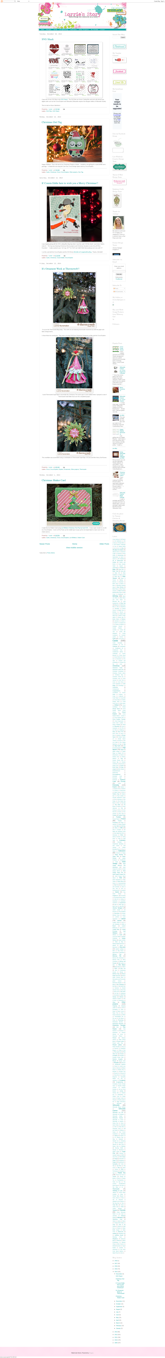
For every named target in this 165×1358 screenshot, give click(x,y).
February (119, 1325)
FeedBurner (119, 279)
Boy (118, 606)
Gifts (121, 827)
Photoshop (120, 1020)
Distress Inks (116, 756)
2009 (116, 1342)
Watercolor (120, 1231)
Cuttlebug (121, 729)
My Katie (115, 986)
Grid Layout (116, 845)
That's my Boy (116, 1181)
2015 (116, 1269)
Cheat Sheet (122, 655)
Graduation (122, 840)
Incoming (123, 895)
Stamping (123, 1140)
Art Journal (121, 558)
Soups (114, 1132)
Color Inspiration (117, 683)
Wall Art (120, 1226)
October (118, 1304)
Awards (122, 567)
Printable (122, 1053)
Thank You (121, 1173)
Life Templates (116, 924)
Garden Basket (121, 824)
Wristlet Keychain (117, 1245)
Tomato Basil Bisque (118, 1196)
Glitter (121, 835)
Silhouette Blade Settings (119, 1107)
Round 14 (116, 1073)
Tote (123, 1203)
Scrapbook (122, 1080)
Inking (122, 899)
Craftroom (121, 696)
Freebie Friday (121, 815)
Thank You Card (120, 1174)
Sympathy (115, 1164)
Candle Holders (117, 628)
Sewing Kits (116, 1092)
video (119, 1221)
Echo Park (115, 767)
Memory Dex (117, 954)
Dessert (120, 740)
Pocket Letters (117, 1045)
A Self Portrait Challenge (119, 544)
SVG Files (49, 111)
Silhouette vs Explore (118, 1121)
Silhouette (116, 1105)
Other (114, 1002)
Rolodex (115, 1071)
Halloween (121, 851)
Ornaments (67, 469)
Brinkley (114, 612)
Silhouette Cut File (118, 1112)
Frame (119, 811)
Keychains (117, 913)
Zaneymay (115, 1249)
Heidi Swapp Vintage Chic (119, 874)
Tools (122, 1197)
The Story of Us (118, 1187)
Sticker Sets (116, 1146)
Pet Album (121, 1018)
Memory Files (116, 959)
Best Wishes (120, 587)
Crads (114, 696)
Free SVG (121, 813)
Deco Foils (115, 733)
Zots (122, 1252)
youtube (121, 1247)
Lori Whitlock (73, 537)
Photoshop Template (119, 1025)
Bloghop (117, 605)
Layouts (119, 920)
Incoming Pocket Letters (119, 897)
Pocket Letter (120, 1041)
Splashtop (123, 1133)
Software (122, 1130)
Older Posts (104, 544)
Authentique (115, 567)
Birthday (115, 596)
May (117, 1317)
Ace (115, 546)
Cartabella (115, 644)
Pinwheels (115, 1032)
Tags (118, 1167)
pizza (121, 1034)
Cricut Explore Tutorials (119, 719)
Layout (123, 918)
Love (120, 934)
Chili (121, 664)
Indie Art (116, 899)
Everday (123, 781)
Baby (114, 569)
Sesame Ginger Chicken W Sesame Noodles (119, 1087)
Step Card (121, 1144)
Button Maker (116, 619)
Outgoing (115, 1006)
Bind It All (121, 590)
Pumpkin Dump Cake (118, 1057)
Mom (116, 970)
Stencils (114, 1144)
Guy (123, 849)
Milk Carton (121, 963)
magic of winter (122, 940)
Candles (115, 629)
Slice (115, 1126)
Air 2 (118, 548)
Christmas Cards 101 (118, 669)
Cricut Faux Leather (118, 722)
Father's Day (116, 794)
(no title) (122, 415)
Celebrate (115, 646)
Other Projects (84, 29)
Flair (118, 802)
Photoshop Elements (118, 1023)
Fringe (121, 822)
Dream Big (115, 762)
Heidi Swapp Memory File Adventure (119, 865)
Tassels (116, 1169)
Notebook (123, 993)
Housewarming (121, 883)
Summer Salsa (116, 1155)
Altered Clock (116, 551)
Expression (122, 790)
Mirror (124, 966)
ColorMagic (121, 685)
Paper (114, 1011)
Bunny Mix (121, 617)
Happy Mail (116, 856)
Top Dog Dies (116, 1203)
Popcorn (116, 1048)
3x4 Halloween (118, 541)
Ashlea (114, 562)
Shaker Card (81, 537)
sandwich (115, 1080)
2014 (116, 1271)
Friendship (115, 822)
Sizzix (122, 1123)
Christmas (53, 172)
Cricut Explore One (119, 717)
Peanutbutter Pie (119, 1016)
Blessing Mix (116, 601)
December (119, 1274)
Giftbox (116, 827)
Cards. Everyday (117, 642)
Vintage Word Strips (119, 1222)
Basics (122, 583)
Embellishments (116, 770)
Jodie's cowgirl (116, 909)
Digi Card (117, 746)
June (117, 1314)
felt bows (120, 799)
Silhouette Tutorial (118, 1117)
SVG (122, 1155)
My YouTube (94, 29)
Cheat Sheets (117, 657)
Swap (115, 1158)
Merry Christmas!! (122, 389)
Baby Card (115, 571)
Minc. (114, 964)
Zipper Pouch (116, 1252)
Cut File (122, 728)
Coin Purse (121, 682)
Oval (119, 1007)
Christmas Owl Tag (52, 122)
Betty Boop (115, 588)
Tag (82, 172)
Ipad (115, 904)
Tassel (123, 1167)
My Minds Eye (122, 986)
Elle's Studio (121, 769)
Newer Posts (45, 544)
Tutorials (73, 29)
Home (42, 29)
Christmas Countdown (118, 671)
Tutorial (115, 1210)
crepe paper (122, 703)
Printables (115, 1055)
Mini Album (122, 965)
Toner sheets (116, 1197)
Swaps (114, 1162)
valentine (115, 1215)
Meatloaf (122, 952)
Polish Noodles (116, 1046)
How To (116, 885)
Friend (123, 819)
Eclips (122, 767)
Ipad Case (115, 906)
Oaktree (121, 996)
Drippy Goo (115, 765)
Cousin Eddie (60, 257)
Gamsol (114, 824)
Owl (79, 172)
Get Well (116, 826)
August (121, 565)
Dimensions (115, 754)
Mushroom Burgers (117, 982)
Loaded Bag (116, 929)
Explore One (117, 788)
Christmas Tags (119, 674)
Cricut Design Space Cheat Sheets (119, 710)
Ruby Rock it (117, 1075)
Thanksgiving (120, 1180)
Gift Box (123, 826)
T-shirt (122, 1164)
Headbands (122, 860)
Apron (122, 557)
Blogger (91, 1353)
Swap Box (121, 1158)
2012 (116, 1334)
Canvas (121, 636)
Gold (119, 838)
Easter (122, 765)
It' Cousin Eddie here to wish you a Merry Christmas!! (70, 183)
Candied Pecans (117, 626)
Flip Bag (123, 802)
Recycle (123, 1062)
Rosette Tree (122, 1071)
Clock (114, 682)
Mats (114, 950)
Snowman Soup (117, 1128)
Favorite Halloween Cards (119, 797)
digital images (116, 751)
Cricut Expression (119, 721)
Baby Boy (121, 569)
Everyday (116, 785)
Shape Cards (120, 1098)
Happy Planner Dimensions (122, 432)
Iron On (122, 906)
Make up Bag (119, 941)
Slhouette (123, 1125)
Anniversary (121, 555)
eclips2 (114, 769)
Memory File (117, 956)
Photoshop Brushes (118, 1021)
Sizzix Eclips (116, 1125)
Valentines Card (117, 1219)
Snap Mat (121, 1126)
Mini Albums (118, 966)
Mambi (114, 945)
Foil (122, 808)
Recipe (114, 1060)
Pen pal (114, 1018)
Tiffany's (114, 1192)
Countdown (115, 692)
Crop (123, 726)
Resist (115, 1066)
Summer (121, 1153)
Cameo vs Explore (119, 624)
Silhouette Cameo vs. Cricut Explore (122, 399)
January (118, 1328)
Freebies (118, 817)
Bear (114, 585)
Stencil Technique (119, 1142)
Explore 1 (123, 786)
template (122, 1171)
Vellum (114, 1221)
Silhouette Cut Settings (118, 1114)
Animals (119, 553)
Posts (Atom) (51, 553)
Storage (114, 1149)
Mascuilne (115, 947)
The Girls (122, 1185)
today (121, 1194)
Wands (119, 1228)
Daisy (114, 731)
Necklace (117, 988)
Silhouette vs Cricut (118, 1119)
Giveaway (115, 835)
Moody (121, 972)
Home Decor (120, 881)
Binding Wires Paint (117, 592)
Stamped (121, 1139)
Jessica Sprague (117, 908)
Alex (123, 548)
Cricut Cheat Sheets (122, 348)
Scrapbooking (64, 29)
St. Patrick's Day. (119, 1137)
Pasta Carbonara (117, 1014)
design (118, 735)
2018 (116, 1260)
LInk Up (122, 927)
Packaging (115, 1009)
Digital (122, 749)
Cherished (118, 658)
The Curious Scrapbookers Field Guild (119, 1183)
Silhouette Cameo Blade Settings (122, 495)
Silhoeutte (119, 1103)
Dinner (122, 754)
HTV (122, 888)
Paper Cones (120, 1011)
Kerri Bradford (122, 911)
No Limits (123, 991)
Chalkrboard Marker (118, 651)
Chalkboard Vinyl (117, 650)
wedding (115, 1233)
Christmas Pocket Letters (122, 474)
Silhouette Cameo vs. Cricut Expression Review (122, 370)
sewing (121, 1091)
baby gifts (123, 571)
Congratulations (116, 690)
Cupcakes (115, 728)
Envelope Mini (117, 778)
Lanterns (117, 916)
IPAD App (121, 904)
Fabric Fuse (117, 792)
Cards (55, 29)
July (117, 1312)
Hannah (118, 852)
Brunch (121, 612)
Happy (123, 852)
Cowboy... (121, 694)
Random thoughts (118, 1059)
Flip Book (117, 804)
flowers (119, 806)
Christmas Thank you (118, 676)
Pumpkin (122, 1055)
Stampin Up (115, 1140)
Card (114, 638)
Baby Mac (117, 576)
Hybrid (117, 892)
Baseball (121, 581)
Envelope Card (117, 776)
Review (118, 1068)
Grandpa (119, 842)
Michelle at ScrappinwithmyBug (82, 252)
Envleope (115, 779)
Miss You (123, 968)
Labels (123, 915)
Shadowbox (120, 1094)
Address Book (122, 546)
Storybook (121, 1149)
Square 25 (122, 1135)
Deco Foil (120, 731)
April (117, 1320)
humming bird (116, 890)
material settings (119, 949)
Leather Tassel (116, 922)
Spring (116, 1135)
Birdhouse (120, 594)
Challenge (115, 653)
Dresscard (121, 763)
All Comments (119, 291)
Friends (120, 820)
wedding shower (119, 1235)
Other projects (74, 172)
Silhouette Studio (117, 1116)
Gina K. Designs (117, 829)
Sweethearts (121, 1162)
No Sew (117, 993)
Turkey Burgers (117, 1208)
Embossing (115, 772)
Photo (114, 1020)
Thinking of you (117, 1190)
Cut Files (115, 729)
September (119, 1306)
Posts (116, 288)
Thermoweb (83, 469)
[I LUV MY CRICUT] (118, 147)
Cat (122, 644)
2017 (116, 1263)
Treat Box (115, 1205)
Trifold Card (115, 1206)
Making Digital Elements (118, 943)
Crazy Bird (123, 697)
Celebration (122, 646)
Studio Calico (116, 1151)
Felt (115, 799)
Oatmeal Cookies (117, 998)
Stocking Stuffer (119, 1148)
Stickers (123, 1146)
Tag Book (119, 1165)
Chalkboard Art (119, 648)
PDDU (123, 1014)
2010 (116, 1340)
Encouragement (116, 774)
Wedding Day (122, 1233)
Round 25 (123, 1073)
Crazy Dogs (117, 699)
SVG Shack (48, 39)
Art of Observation (118, 560)
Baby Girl (117, 573)
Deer (114, 735)
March (121, 945)
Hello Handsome (117, 879)
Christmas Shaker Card (54, 480)
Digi (124, 744)
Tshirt (122, 1206)
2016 (116, 1266)
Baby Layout (122, 574)
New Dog (123, 989)
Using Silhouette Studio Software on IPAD (122, 455)
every (119, 783)
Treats (122, 1204)
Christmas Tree (116, 678)
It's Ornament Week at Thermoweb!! (60, 268)
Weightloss (115, 1238)
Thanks (114, 1176)
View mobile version (74, 548)
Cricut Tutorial (116, 724)
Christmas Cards (117, 667)
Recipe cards (122, 1060)
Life (123, 922)
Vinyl (114, 1224)
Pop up (123, 1046)
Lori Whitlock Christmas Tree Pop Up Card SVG (74, 528)
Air (115, 548)
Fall (123, 792)
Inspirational (122, 902)
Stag (114, 1139)
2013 (116, 1332)
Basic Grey (115, 583)
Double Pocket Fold (118, 760)
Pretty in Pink (122, 1050)
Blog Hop (123, 603)
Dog (122, 758)
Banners (115, 581)
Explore (61, 469)
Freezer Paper (116, 819)
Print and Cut (117, 1052)
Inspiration (115, 900)
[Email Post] (63, 109)
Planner (114, 1037)
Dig (120, 744)
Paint (122, 1009)
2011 (116, 1337)
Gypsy (114, 851)
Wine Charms (120, 1244)
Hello (120, 877)
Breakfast (117, 608)
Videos (123, 1221)
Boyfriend (123, 606)
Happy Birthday (119, 854)
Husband (123, 890)
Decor (122, 733)
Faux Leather (120, 795)
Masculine (122, 947)
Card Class (121, 638)
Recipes (48, 29)
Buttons (123, 619)
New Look (116, 991)
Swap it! (115, 1160)
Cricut (102, 29)
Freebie (114, 815)
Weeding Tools (117, 1237)
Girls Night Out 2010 (119, 833)
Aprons (114, 558)
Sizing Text (115, 1123)
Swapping (121, 1160)
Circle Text (121, 680)
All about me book (118, 550)
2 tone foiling (116, 539)
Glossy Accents (116, 836)
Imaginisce (115, 895)
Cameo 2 (123, 620)
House (114, 883)
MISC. (116, 968)
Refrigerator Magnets (120, 1064)
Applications (115, 557)
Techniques (115, 1171)
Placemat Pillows (117, 1036)
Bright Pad (121, 610)
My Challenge (120, 984)
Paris (122, 1013)
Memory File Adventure (118, 957)
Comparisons (116, 689)
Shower (114, 1099)
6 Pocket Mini (121, 542)
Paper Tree (115, 1013)
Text (113, 1172)
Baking (121, 580)
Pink (117, 1027)
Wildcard (119, 1240)
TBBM (122, 1169)
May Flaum (120, 950)
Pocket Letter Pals (118, 1043)
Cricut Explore (65, 172)
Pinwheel (121, 1030)
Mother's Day (116, 973)
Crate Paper (115, 697)
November (116, 995)
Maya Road (115, 952)
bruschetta (115, 613)
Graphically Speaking (118, 843)
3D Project (123, 539)
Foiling (114, 810)
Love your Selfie (116, 936)
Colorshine (115, 687)
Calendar (116, 620)
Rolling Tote (121, 1069)
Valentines (120, 1217)
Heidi (116, 861)
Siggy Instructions (121, 1101)
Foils (119, 810)
